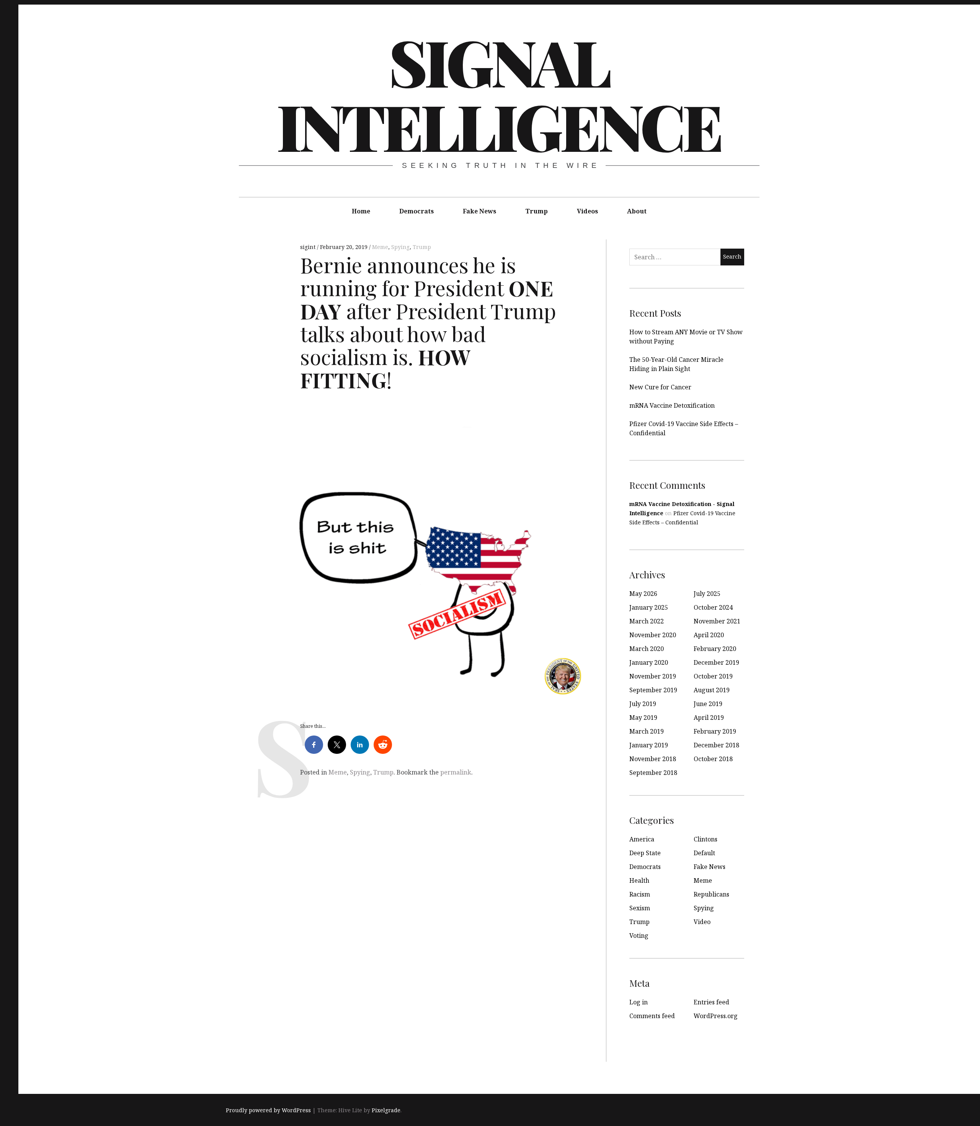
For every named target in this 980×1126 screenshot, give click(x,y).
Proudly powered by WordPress (268, 1110)
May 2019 (643, 717)
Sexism (639, 908)
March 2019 (646, 731)
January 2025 (648, 607)
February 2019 (715, 731)
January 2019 (648, 745)
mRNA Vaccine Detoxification (672, 405)
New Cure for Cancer (660, 387)
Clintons (705, 839)
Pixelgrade (386, 1110)
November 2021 (717, 621)
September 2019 (653, 690)
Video (702, 922)
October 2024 (713, 607)
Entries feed (711, 1002)
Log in (638, 1002)
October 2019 (713, 676)
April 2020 (709, 635)
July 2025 (707, 593)
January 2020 (648, 662)
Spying (400, 247)
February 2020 (715, 648)
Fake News (479, 211)
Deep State (645, 853)
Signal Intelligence (498, 93)
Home (361, 211)
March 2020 (646, 648)
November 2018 (652, 759)
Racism (639, 894)
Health (639, 880)
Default (704, 853)
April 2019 (709, 717)
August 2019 (712, 690)
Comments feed (652, 1016)
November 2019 (652, 676)
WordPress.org (716, 1016)
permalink (455, 772)
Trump (536, 211)
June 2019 (708, 704)
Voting (638, 935)
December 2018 (716, 745)
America (641, 839)
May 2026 (643, 593)
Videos (587, 211)
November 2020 (652, 635)
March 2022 (646, 621)
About (637, 211)
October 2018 (713, 759)
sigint (308, 247)
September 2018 (653, 772)
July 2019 (642, 704)
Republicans (711, 894)
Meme (380, 247)
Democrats (416, 211)
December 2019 (716, 662)
